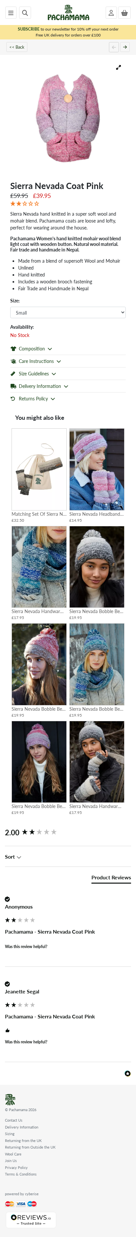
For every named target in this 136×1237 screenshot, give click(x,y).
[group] (68, 832)
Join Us (11, 1160)
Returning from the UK (23, 1140)
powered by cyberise (22, 1193)
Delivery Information (21, 1127)
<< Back (16, 47)
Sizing (10, 1133)
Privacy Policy (16, 1167)
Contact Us (13, 1120)
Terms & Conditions (21, 1174)
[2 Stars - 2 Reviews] (68, 204)
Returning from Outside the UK (30, 1147)
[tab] (111, 879)
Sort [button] (10, 856)
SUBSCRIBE (29, 29)
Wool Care (13, 1154)
